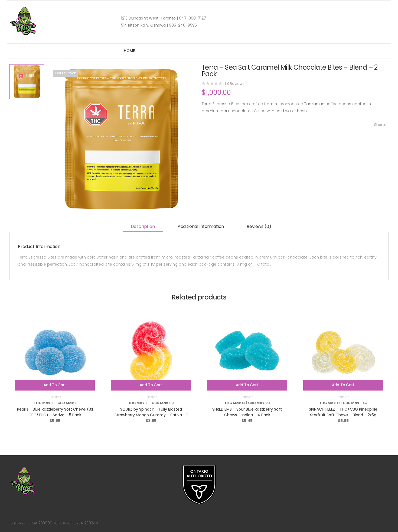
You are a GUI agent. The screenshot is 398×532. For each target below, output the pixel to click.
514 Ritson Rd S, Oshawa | (144, 25)
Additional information (201, 226)
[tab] (143, 227)
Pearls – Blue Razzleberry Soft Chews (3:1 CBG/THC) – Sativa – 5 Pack (55, 412)
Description (143, 226)
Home (129, 50)
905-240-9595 (182, 25)
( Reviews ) (236, 83)
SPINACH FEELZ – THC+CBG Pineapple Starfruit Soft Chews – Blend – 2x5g (343, 412)
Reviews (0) (259, 226)
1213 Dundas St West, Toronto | (149, 18)
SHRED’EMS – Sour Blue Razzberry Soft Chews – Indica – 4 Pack (247, 412)
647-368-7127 (192, 18)
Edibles (54, 396)
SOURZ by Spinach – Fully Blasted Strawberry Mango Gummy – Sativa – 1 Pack (151, 415)
